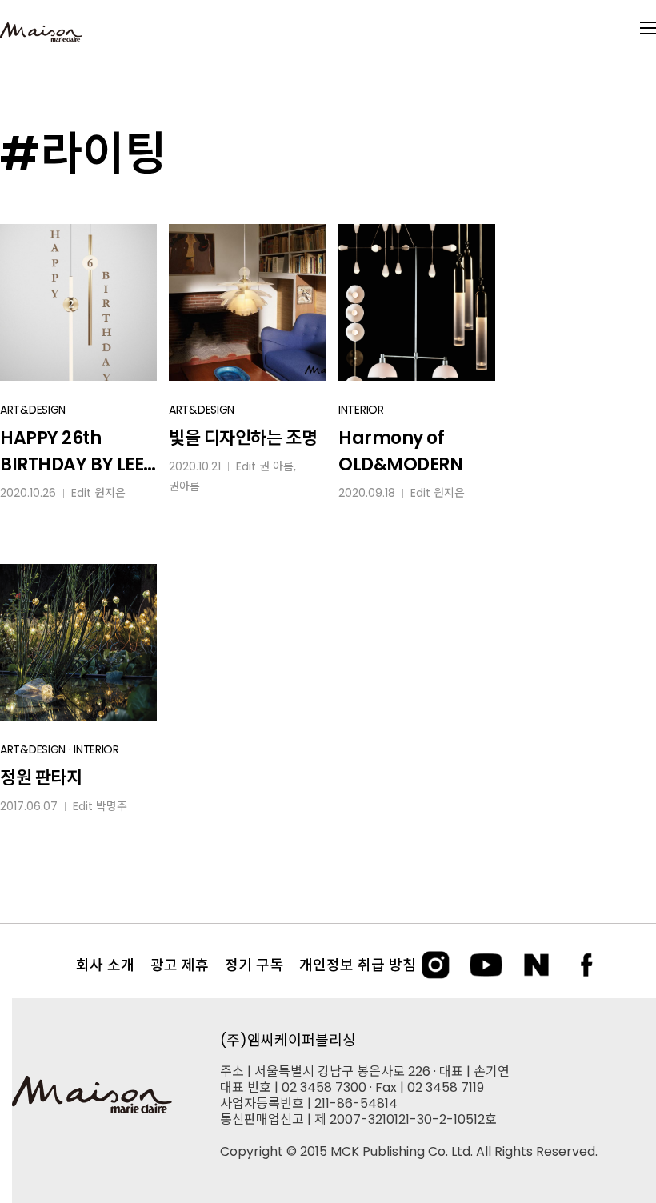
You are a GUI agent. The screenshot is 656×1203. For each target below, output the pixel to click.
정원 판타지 (41, 777)
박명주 (111, 806)
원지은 (110, 493)
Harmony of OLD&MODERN (400, 451)
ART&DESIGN (33, 410)
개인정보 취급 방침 (357, 965)
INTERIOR (361, 410)
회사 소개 (105, 965)
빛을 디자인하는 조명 (243, 438)
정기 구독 (254, 965)
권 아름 (276, 466)
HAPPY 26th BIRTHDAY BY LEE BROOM (71, 452)
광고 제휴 (179, 965)
